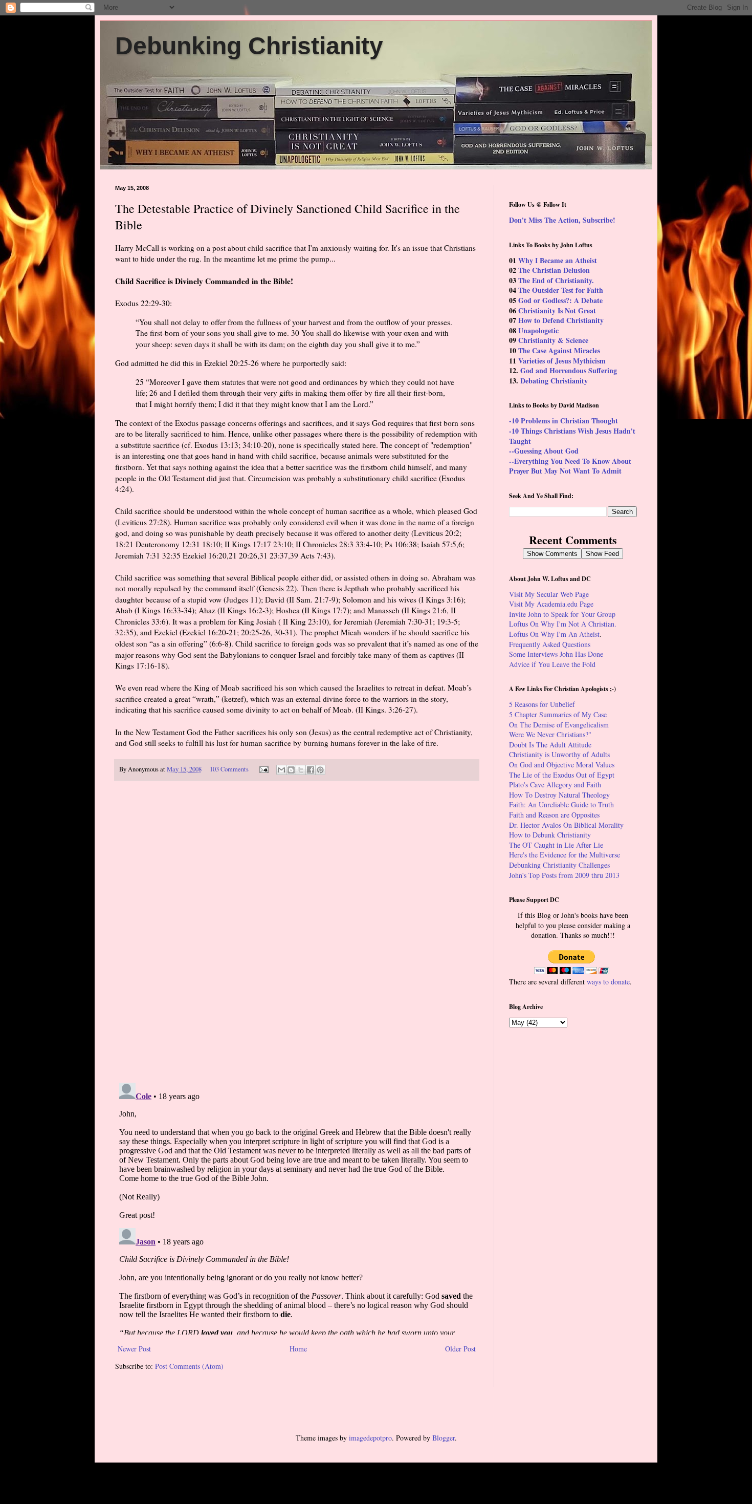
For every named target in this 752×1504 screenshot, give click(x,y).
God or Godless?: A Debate (560, 300)
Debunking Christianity (249, 45)
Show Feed (602, 553)
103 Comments (229, 769)
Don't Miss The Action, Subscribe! (562, 219)
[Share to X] (301, 770)
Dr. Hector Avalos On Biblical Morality (566, 825)
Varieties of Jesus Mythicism (562, 360)
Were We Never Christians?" (550, 734)
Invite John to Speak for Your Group (562, 614)
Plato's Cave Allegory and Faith (555, 784)
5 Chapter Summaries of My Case (558, 714)
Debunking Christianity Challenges (559, 865)
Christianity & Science (553, 340)
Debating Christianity (554, 380)
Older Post (460, 1348)
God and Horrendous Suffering (568, 370)
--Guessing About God (544, 450)
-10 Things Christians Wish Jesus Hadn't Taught (572, 435)
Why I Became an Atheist (557, 260)
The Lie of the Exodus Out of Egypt (561, 775)
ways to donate (608, 981)
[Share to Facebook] (310, 770)
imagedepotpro (370, 1438)
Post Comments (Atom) (189, 1366)
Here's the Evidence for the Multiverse (564, 855)
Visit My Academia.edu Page (551, 604)
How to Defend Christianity (561, 320)
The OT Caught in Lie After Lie (556, 845)
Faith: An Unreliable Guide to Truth (561, 804)
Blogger (443, 1438)
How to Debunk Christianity (550, 835)
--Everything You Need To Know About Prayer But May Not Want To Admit (570, 466)
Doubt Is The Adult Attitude (550, 744)
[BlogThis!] (291, 770)
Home (298, 1348)
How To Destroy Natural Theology (559, 795)
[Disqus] (296, 932)
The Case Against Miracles (559, 350)
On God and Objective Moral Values (561, 764)
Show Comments (552, 553)
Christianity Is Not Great (557, 310)
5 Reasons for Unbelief (542, 704)
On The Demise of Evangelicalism (559, 724)
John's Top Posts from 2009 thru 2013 (564, 875)
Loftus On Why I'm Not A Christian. (562, 624)
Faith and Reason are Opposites (554, 815)
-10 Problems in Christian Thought (563, 420)
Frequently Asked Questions (549, 644)
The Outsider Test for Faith (560, 290)
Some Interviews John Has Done (556, 654)
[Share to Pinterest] (320, 770)
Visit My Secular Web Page (549, 594)
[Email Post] (263, 769)
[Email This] (281, 770)
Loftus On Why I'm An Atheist (554, 634)
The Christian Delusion (554, 270)
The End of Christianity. (556, 280)
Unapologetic (538, 330)
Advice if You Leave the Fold (552, 664)
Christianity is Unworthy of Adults (559, 754)
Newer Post (134, 1348)
